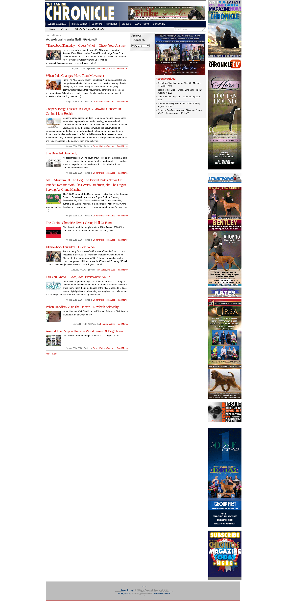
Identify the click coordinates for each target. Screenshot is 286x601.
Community (159, 24)
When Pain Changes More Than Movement (75, 75)
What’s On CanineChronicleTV (89, 29)
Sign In (144, 586)
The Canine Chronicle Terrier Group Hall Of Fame (79, 223)
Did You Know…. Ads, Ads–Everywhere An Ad (78, 277)
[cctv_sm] (224, 68)
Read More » (122, 68)
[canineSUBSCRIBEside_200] (224, 579)
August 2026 (139, 40)
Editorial (97, 24)
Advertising (142, 24)
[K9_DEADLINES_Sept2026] (224, 422)
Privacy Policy (124, 594)
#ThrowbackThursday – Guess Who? (70, 247)
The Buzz (111, 68)
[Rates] (224, 297)
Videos (112, 324)
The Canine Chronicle (161, 594)
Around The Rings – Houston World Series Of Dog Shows (84, 331)
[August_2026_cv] (224, 57)
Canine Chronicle (128, 590)
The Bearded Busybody (61, 153)
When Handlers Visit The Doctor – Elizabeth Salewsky (82, 307)
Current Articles (100, 102)
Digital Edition (80, 24)
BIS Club (126, 24)
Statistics (112, 24)
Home (52, 29)
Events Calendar (57, 24)
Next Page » (52, 353)
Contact (65, 29)
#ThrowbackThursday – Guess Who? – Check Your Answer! (86, 45)
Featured (102, 68)
